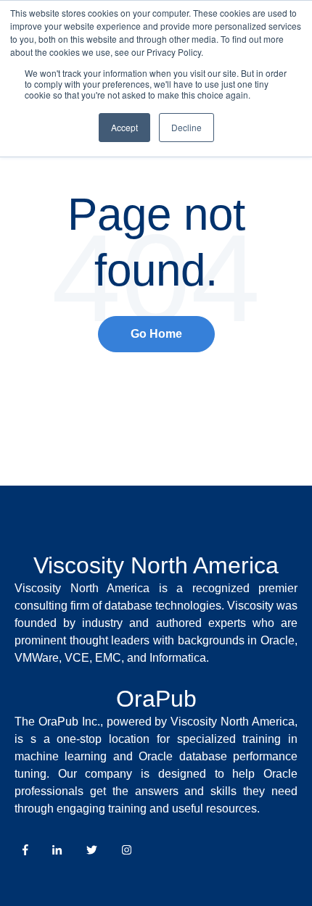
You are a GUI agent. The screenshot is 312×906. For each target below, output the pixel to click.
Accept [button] (124, 127)
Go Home (156, 334)
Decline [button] (186, 127)
